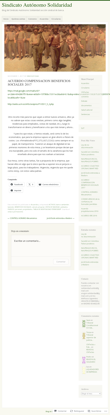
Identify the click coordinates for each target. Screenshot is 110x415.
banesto (11, 207)
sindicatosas (33, 76)
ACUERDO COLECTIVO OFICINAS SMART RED (90, 167)
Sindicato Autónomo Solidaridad (37, 4)
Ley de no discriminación (87, 146)
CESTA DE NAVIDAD (52, 207)
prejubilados (27, 209)
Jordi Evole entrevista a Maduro (60, 218)
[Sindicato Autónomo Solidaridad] (55, 48)
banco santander (62, 204)
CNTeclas (85, 92)
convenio (85, 96)
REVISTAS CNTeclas (90, 350)
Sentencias (85, 114)
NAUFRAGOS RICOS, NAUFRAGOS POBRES (89, 160)
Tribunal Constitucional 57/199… (92, 325)
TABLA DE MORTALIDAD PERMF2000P (47, 209)
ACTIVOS (52, 204)
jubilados (64, 207)
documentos (86, 105)
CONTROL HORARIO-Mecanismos (22, 218)
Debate (84, 101)
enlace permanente (15, 212)
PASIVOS (11, 209)
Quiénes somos (18, 19)
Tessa (88, 332)
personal (18, 209)
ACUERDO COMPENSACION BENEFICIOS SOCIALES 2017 (90, 184)
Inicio (5, 19)
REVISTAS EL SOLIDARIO (91, 360)
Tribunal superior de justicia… (91, 337)
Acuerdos (44, 19)
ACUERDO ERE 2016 (89, 215)
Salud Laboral (86, 110)
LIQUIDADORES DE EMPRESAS (92, 370)
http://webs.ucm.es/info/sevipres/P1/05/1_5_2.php (31, 104)
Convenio (32, 19)
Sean (88, 320)
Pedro (88, 357)
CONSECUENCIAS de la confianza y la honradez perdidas (90, 201)
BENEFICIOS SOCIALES (23, 207)
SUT (82, 128)
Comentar (60, 261)
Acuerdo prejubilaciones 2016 (89, 209)
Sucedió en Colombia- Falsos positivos (90, 153)
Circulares (56, 19)
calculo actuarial (38, 207)
